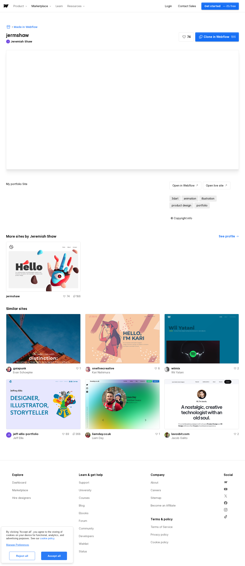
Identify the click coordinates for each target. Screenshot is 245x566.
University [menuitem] (85, 490)
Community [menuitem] (86, 528)
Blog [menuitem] (82, 505)
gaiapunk (19, 368)
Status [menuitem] (83, 551)
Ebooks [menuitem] (83, 513)
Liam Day (98, 438)
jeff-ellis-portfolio (25, 434)
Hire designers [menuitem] (21, 497)
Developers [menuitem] (86, 536)
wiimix (175, 368)
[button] (20, 6)
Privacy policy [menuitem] (159, 534)
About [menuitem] (154, 482)
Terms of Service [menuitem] (162, 527)
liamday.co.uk (101, 434)
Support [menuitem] (84, 482)
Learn (59, 6)
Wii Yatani (177, 372)
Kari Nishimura (101, 372)
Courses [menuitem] (84, 497)
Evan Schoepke (23, 372)
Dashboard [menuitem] (19, 482)
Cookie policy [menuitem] (159, 542)
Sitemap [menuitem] (156, 497)
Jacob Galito (179, 438)
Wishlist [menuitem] (83, 543)
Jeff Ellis (18, 438)
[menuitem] (226, 482)
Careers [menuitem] (156, 490)
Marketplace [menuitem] (20, 490)
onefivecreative (103, 368)
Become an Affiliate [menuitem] (163, 505)
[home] (6, 6)
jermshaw (13, 296)
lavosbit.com (180, 434)
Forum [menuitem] (83, 520)
